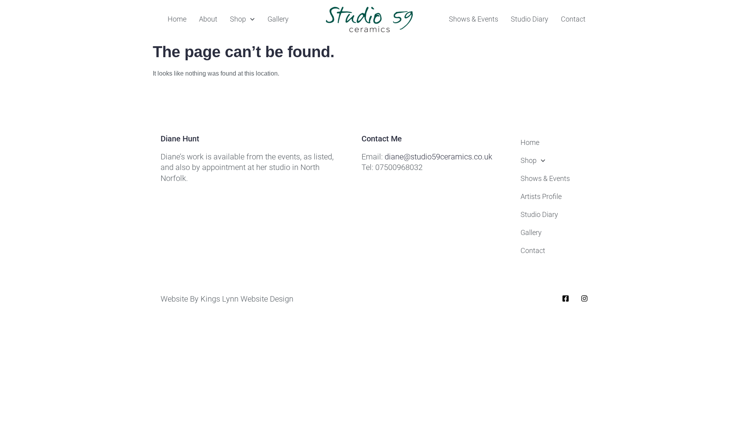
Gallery (278, 19)
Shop (238, 19)
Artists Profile (541, 196)
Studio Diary (529, 19)
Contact (573, 19)
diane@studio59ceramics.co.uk (438, 156)
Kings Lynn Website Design (247, 299)
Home (177, 19)
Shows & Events (473, 19)
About (208, 19)
